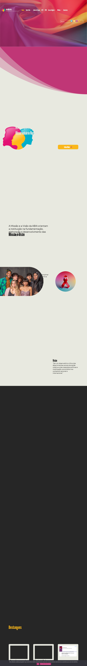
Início (23, 10)
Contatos (65, 10)
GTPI (42, 10)
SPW (46, 10)
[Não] (85, 663)
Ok (38, 664)
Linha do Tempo (36, 10)
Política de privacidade (45, 664)
